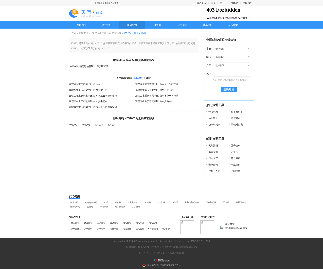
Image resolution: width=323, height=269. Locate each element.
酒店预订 (212, 118)
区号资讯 (182, 24)
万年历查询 (153, 228)
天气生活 (153, 223)
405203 (99, 124)
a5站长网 (104, 206)
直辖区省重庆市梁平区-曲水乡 (84, 84)
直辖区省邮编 (99, 33)
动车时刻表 (213, 124)
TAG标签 (234, 3)
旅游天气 (88, 223)
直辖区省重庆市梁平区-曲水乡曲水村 (154, 101)
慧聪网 (90, 206)
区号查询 (107, 24)
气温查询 (234, 164)
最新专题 (114, 228)
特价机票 (212, 111)
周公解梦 (166, 228)
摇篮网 (118, 202)
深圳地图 (74, 202)
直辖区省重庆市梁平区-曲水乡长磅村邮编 (156, 84)
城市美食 (75, 228)
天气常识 (140, 223)
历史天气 (212, 158)
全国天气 (81, 24)
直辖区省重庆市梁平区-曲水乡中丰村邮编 (156, 95)
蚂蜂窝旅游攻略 (192, 202)
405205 (112, 124)
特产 (222, 3)
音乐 (106, 202)
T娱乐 (175, 202)
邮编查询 (132, 24)
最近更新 (127, 228)
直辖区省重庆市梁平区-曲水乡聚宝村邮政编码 (93, 107)
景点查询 (212, 164)
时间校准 (234, 171)
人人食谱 (136, 206)
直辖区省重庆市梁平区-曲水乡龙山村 (88, 90)
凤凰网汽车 (241, 202)
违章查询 (207, 24)
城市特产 (88, 228)
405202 (86, 124)
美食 (213, 3)
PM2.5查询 (213, 171)
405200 (73, 124)
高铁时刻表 (236, 124)
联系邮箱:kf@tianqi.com (184, 246)
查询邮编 (228, 89)
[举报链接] (161, 260)
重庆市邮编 (115, 33)
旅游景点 (201, 3)
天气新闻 (127, 223)
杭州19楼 (162, 202)
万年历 (157, 24)
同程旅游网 (211, 202)
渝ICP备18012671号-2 (198, 241)
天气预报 (212, 145)
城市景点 (101, 228)
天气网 (73, 33)
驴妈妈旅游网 (91, 202)
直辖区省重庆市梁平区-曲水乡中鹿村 (88, 101)
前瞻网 (148, 202)
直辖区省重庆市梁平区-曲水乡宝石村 (154, 90)
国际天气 (101, 223)
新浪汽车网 (75, 206)
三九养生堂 (133, 202)
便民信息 (247, 3)
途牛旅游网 (120, 206)
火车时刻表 (236, 111)
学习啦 (226, 202)
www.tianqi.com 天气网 (150, 241)
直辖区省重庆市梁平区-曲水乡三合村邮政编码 (93, 95)
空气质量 (233, 24)
